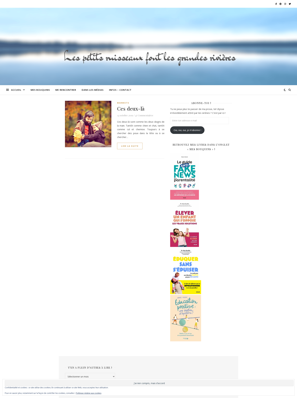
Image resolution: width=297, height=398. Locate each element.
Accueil (16, 89)
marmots (123, 103)
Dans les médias (92, 89)
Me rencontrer (65, 89)
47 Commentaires (144, 115)
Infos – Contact (120, 89)
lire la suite (129, 146)
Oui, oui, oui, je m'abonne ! (187, 130)
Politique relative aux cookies (88, 393)
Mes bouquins (40, 89)
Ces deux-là (131, 108)
